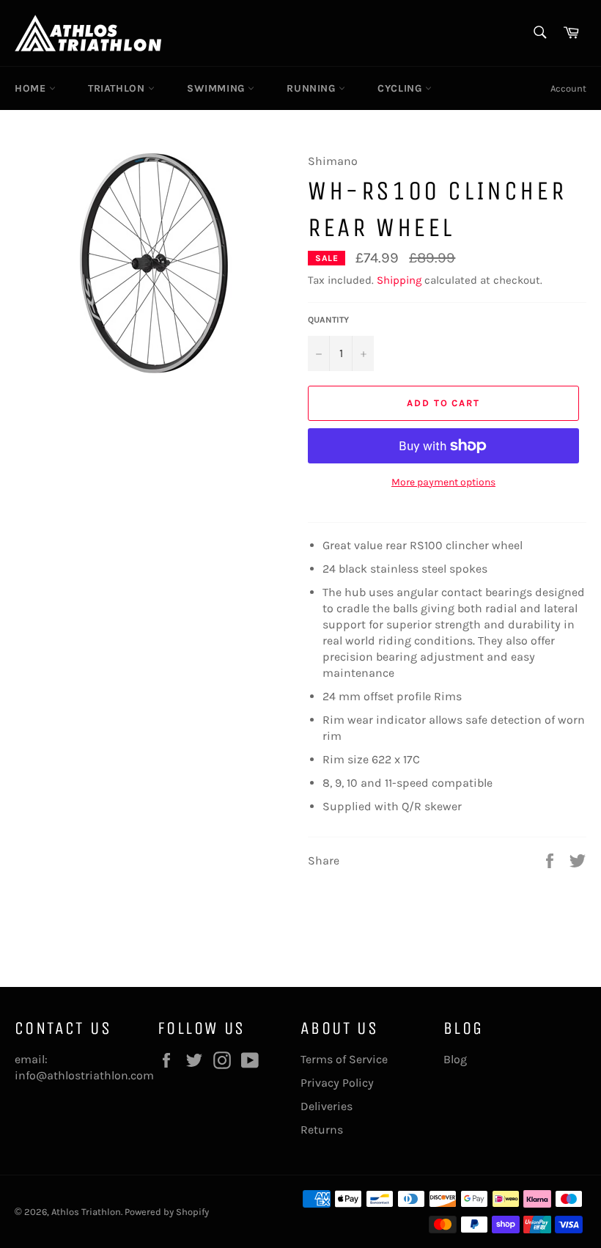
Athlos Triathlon (86, 1211)
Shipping (399, 280)
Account (568, 88)
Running (313, 88)
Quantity (328, 320)
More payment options (443, 482)
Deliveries (326, 1106)
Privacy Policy (337, 1083)
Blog (455, 1059)
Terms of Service (344, 1059)
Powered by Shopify (167, 1211)
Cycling (401, 88)
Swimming (217, 88)
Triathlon (118, 88)
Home (32, 88)
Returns (321, 1130)
